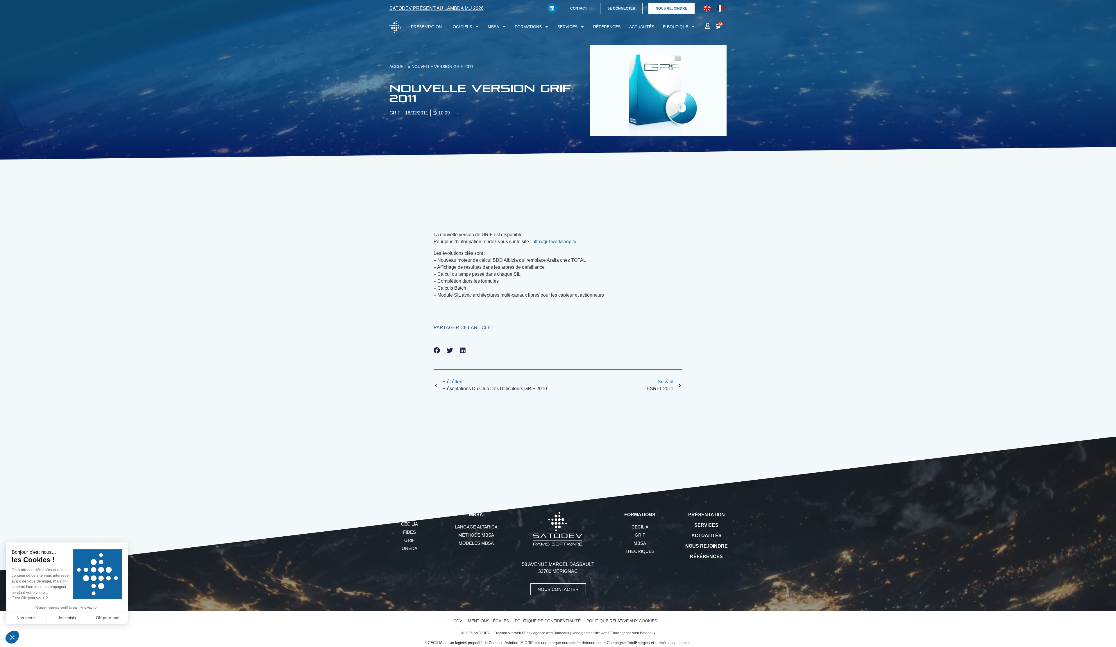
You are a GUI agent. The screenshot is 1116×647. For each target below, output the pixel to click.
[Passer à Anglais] (707, 8)
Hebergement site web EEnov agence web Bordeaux (613, 633)
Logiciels (461, 26)
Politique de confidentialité (548, 621)
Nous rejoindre (706, 546)
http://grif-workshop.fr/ (554, 241)
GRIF (409, 540)
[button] (437, 350)
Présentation (426, 26)
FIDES (409, 532)
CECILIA (409, 523)
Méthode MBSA (476, 535)
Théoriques (639, 551)
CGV (457, 621)
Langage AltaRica (476, 526)
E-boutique (675, 26)
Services (567, 26)
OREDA (409, 548)
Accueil (398, 66)
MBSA (493, 26)
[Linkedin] (552, 8)
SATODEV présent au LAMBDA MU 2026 (436, 8)
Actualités (641, 26)
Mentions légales (488, 621)
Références (606, 26)
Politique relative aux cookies (621, 621)
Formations (528, 26)
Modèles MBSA (476, 543)
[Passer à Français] (719, 8)
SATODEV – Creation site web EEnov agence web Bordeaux (521, 633)
